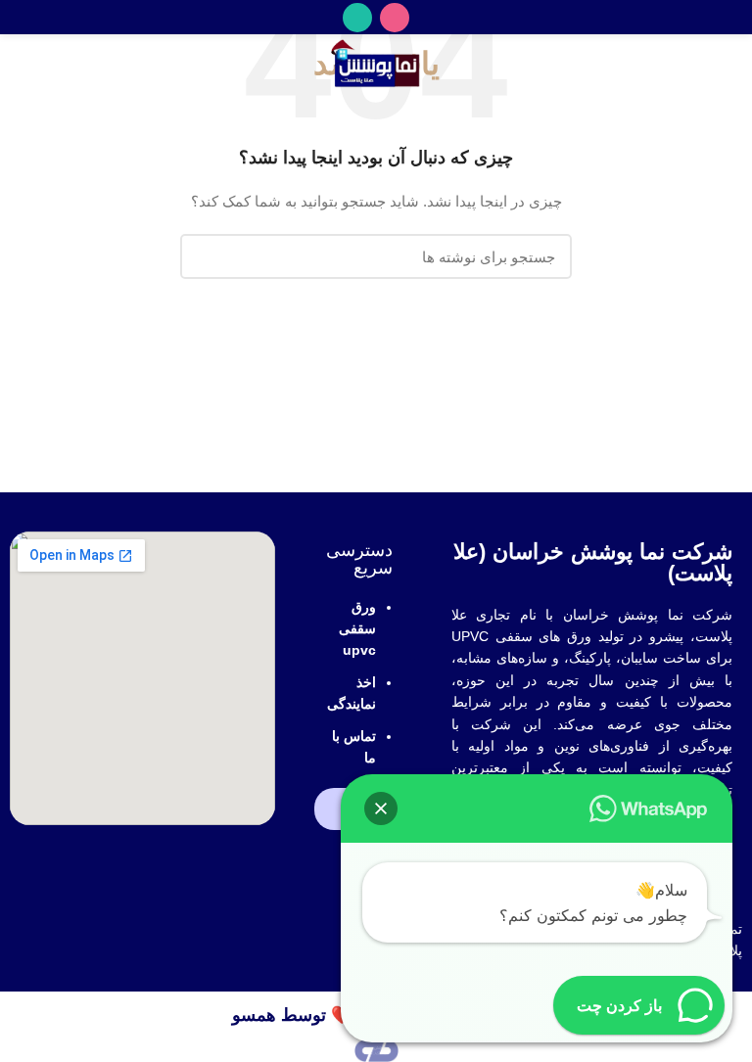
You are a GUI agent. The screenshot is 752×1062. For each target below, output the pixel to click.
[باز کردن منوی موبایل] (728, 63)
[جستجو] (206, 256)
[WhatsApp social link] (357, 17)
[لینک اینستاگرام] (394, 17)
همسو (254, 1015)
